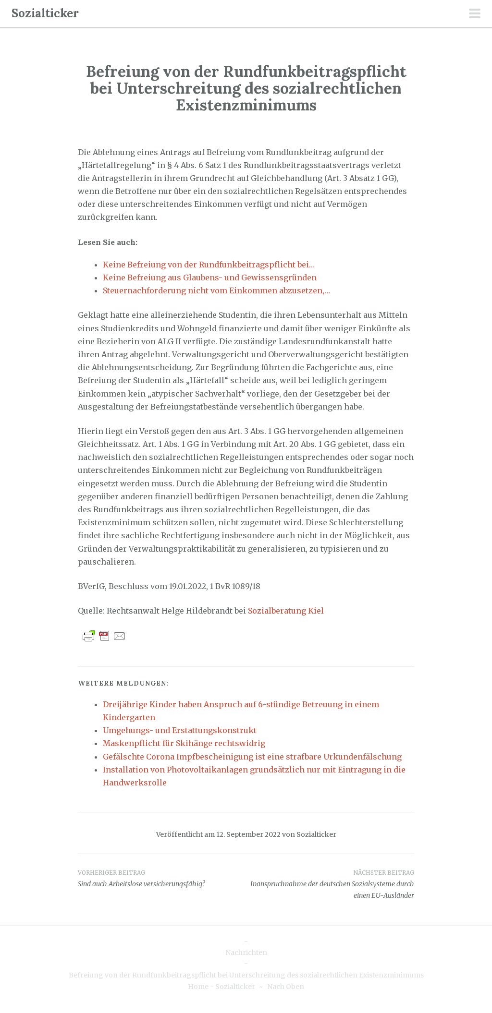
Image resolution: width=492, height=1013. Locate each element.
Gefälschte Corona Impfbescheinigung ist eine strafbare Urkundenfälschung (252, 756)
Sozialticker (45, 13)
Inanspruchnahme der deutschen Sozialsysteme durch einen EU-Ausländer (332, 884)
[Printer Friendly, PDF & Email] (104, 635)
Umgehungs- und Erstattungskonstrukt (180, 730)
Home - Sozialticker (221, 986)
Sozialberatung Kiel (286, 610)
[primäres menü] (474, 14)
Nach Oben (285, 986)
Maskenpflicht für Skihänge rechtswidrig (184, 743)
